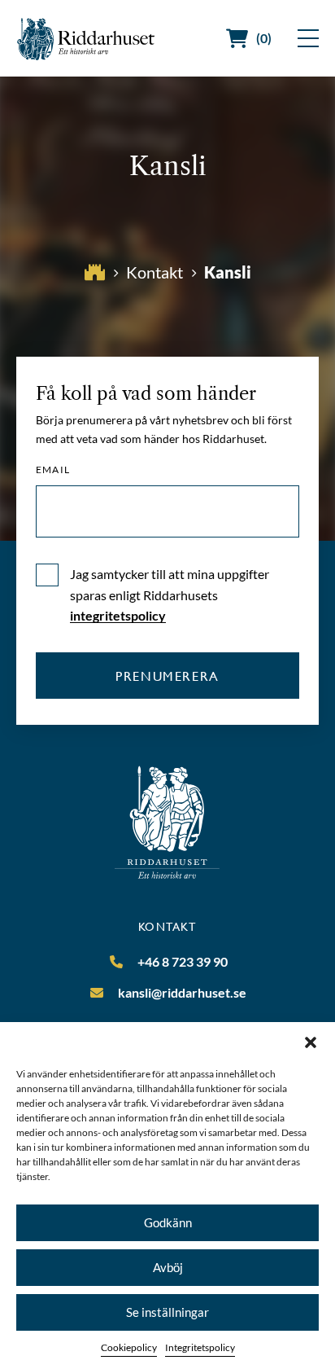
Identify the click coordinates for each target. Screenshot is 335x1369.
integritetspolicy (118, 615)
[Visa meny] (308, 38)
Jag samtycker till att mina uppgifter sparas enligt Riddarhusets (169, 594)
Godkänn (168, 1222)
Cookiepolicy (129, 1347)
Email (53, 470)
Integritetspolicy (200, 1347)
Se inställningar (167, 1312)
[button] (310, 1042)
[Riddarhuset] (86, 38)
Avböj (168, 1267)
